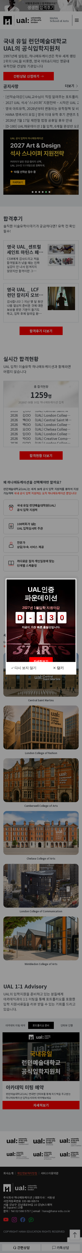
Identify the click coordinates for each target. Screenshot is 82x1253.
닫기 (60, 667)
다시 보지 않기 (25, 667)
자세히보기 (41, 661)
